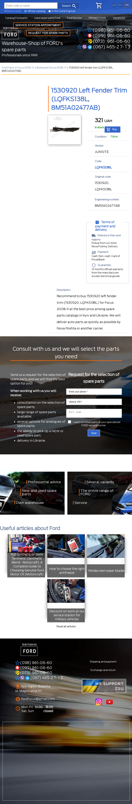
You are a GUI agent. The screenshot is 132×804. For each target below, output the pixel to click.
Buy (114, 129)
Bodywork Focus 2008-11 (51, 67)
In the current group (63, 11)
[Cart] (98, 5)
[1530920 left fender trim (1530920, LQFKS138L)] (64, 130)
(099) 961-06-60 (111, 35)
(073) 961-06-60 (111, 41)
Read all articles (66, 626)
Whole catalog (36, 11)
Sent (93, 433)
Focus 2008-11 (25, 67)
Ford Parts (8, 67)
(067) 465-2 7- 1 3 (111, 46)
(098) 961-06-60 (111, 30)
